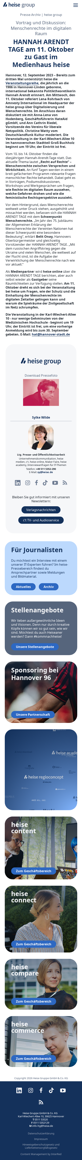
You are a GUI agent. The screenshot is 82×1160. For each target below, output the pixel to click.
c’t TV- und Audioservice (41, 520)
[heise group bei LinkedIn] (17, 483)
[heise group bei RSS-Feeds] (65, 483)
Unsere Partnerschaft (33, 714)
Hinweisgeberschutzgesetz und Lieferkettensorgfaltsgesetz (41, 1146)
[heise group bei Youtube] (55, 483)
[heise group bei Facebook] (36, 483)
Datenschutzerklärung (41, 1133)
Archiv (49, 587)
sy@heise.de (45, 472)
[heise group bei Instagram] (27, 483)
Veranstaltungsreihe (22, 83)
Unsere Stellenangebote (35, 647)
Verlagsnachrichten (41, 510)
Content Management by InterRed (41, 1154)
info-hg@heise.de (42, 1126)
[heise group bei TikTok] (45, 483)
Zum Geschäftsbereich (33, 871)
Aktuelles (23, 587)
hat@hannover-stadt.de (51, 334)
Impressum (41, 1139)
